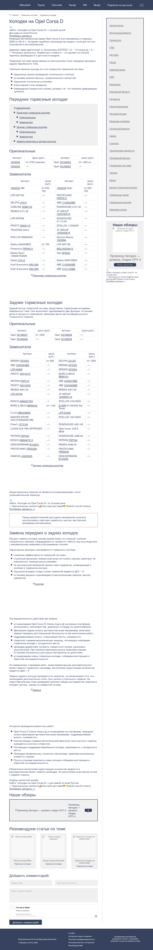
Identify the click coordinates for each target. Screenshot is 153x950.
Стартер (114, 143)
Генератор (115, 40)
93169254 (65, 162)
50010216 (25, 373)
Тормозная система (120, 165)
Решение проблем (119, 121)
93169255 (65, 166)
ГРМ (111, 47)
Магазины (115, 84)
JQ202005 (26, 456)
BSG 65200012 (65, 248)
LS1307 (72, 360)
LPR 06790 (17, 394)
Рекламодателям (75, 945)
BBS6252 (32, 405)
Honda (72, 5)
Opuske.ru (12, 5)
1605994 (61, 240)
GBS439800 (24, 412)
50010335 (25, 385)
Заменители (26, 122)
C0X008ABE (70, 385)
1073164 (23, 424)
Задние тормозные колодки (32, 127)
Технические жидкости (122, 150)
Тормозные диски (119, 194)
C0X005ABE (22, 365)
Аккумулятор (116, 25)
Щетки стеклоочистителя (123, 187)
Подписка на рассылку (119, 5)
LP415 (23, 202)
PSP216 (24, 381)
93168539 (66, 339)
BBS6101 (64, 376)
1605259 (15, 166)
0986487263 (26, 401)
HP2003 (66, 253)
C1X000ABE (68, 202)
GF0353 (72, 365)
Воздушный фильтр (120, 32)
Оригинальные (27, 117)
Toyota (41, 5)
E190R (62, 405)
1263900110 (65, 396)
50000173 (25, 225)
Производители (118, 113)
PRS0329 (32, 448)
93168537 (22, 334)
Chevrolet (57, 5)
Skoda (97, 5)
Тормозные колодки (22, 864)
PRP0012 (62, 198)
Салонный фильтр (119, 128)
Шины (112, 180)
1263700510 (63, 214)
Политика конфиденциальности (81, 939)
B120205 (63, 458)
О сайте (71, 933)
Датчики (113, 54)
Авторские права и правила (80, 936)
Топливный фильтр (119, 158)
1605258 (15, 162)
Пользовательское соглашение (81, 942)
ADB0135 (27, 206)
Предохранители (118, 106)
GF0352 (24, 360)
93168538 (66, 334)
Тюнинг (113, 172)
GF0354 (72, 369)
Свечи (112, 135)
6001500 (34, 264)
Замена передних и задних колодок (36, 141)
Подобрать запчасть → (22, 509)
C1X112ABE (68, 268)
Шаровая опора (118, 209)
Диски (112, 62)
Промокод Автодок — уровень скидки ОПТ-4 (74, 810)
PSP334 (73, 440)
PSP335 (24, 435)
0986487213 (26, 440)
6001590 (34, 268)
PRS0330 (64, 451)
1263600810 (63, 232)
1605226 (15, 188)
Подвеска (114, 99)
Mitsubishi (25, 5)
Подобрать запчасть (20, 35)
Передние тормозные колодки (33, 112)
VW (85, 5)
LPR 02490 (65, 412)
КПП (111, 76)
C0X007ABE (70, 381)
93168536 (22, 339)
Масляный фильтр (119, 91)
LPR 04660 (17, 369)
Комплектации (117, 69)
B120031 (34, 444)
